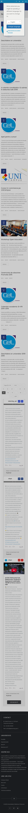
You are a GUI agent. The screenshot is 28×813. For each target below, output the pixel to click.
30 (12, 389)
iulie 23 (21, 688)
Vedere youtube (19, 560)
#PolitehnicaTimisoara (10, 461)
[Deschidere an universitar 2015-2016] (14, 343)
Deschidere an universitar (11, 40)
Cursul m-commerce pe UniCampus (11, 189)
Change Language (14, 26)
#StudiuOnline (16, 462)
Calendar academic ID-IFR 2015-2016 (11, 308)
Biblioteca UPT (4, 747)
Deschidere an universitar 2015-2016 (13, 355)
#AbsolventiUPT (9, 462)
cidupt (10, 478)
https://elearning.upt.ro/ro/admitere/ (13, 527)
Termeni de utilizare (6, 790)
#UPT (14, 459)
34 (24, 389)
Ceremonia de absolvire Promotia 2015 (10, 274)
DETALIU (4, 63)
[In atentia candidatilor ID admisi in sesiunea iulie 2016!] (14, 76)
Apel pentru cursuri (8, 137)
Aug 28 (21, 465)
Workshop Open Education (12, 239)
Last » (16, 396)
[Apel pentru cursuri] (14, 126)
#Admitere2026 (9, 459)
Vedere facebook (19, 479)
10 (3, 389)
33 (20, 389)
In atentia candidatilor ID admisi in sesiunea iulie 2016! (14, 89)
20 (7, 389)
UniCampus (24, 159)
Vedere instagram (19, 401)
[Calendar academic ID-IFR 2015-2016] (14, 295)
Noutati (6, 59)
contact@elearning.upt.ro (12, 728)
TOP (14, 798)
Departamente (4, 742)
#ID (17, 461)
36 (8, 392)
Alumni (6, 278)
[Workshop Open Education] (14, 228)
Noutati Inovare (21, 59)
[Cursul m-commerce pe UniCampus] (14, 177)
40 (20, 392)
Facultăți (3, 739)
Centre (2, 785)
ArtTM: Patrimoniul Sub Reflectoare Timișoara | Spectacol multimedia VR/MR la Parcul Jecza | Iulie (13, 581)
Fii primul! (8, 473)
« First (15, 385)
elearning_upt (12, 401)
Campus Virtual (5, 780)
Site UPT (3, 744)
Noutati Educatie (12, 59)
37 (12, 392)
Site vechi (3, 782)
